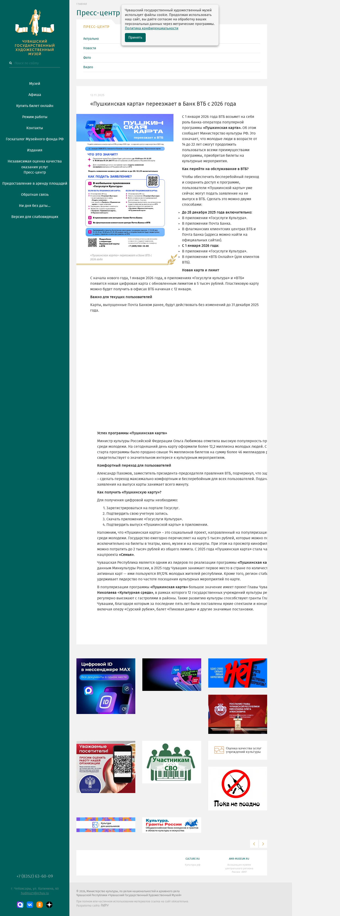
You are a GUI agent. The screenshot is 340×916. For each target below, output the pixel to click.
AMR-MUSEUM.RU (239, 859)
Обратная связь (35, 194)
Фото (87, 57)
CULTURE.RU (192, 859)
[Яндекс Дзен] (49, 904)
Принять (135, 37)
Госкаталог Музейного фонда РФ (35, 139)
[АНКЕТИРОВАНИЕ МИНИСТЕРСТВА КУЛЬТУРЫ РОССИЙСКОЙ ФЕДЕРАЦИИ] (105, 770)
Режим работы (34, 117)
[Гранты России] (171, 828)
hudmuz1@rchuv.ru (35, 893)
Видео (88, 67)
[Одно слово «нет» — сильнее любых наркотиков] (237, 676)
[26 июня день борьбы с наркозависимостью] (237, 791)
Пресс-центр (35, 172)
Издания (34, 150)
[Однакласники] (39, 904)
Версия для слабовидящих (34, 217)
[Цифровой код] (105, 689)
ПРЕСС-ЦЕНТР (96, 27)
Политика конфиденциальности (151, 28)
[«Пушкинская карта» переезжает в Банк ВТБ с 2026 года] (171, 678)
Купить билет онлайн (34, 106)
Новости (89, 48)
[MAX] (20, 904)
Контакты (34, 128)
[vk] (30, 904)
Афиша (34, 95)
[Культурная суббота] (105, 828)
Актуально (91, 38)
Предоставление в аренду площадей (34, 183)
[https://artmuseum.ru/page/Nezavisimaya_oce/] (237, 753)
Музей (34, 84)
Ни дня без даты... (34, 206)
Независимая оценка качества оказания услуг (35, 163)
